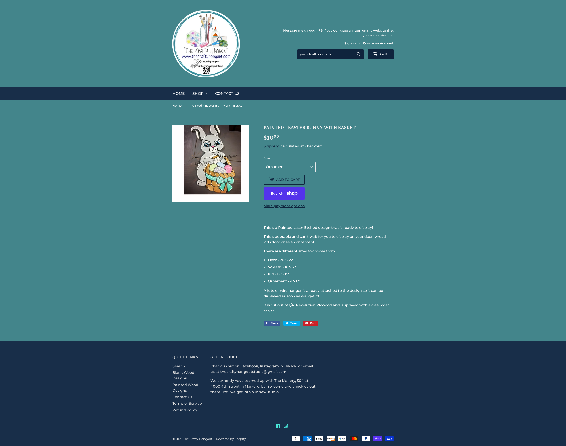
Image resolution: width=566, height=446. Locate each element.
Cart (384, 54)
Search (178, 366)
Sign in (350, 43)
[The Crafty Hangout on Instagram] (286, 426)
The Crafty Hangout (197, 439)
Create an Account (378, 43)
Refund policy (184, 410)
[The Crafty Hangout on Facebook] (278, 426)
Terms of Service (187, 403)
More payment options (284, 206)
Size (267, 158)
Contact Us (227, 93)
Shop (198, 93)
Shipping (272, 146)
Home (178, 93)
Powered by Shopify (231, 439)
